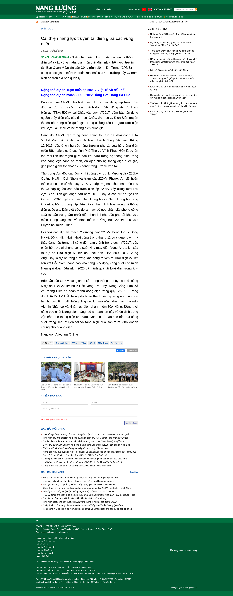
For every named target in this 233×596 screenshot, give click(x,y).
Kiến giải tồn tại (45, 17)
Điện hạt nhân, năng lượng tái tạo (119, 17)
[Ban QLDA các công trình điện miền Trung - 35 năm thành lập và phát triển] (56, 372)
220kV (83, 343)
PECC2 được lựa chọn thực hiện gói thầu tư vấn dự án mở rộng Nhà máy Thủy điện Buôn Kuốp (89, 495)
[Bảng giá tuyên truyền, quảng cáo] (183, 588)
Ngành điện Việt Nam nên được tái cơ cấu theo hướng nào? (173, 35)
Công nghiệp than (95, 17)
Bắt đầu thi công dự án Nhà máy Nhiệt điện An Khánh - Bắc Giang (74, 498)
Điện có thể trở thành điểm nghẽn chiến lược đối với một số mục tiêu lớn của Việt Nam (173, 96)
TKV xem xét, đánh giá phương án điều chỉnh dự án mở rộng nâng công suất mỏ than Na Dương (173, 104)
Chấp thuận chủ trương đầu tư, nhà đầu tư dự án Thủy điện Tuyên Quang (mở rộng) (83, 505)
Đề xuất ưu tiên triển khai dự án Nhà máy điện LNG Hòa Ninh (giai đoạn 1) (78, 481)
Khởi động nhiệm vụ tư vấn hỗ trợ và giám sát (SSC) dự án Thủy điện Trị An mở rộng (83, 462)
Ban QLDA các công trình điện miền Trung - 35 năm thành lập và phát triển (56, 387)
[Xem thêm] (134, 472)
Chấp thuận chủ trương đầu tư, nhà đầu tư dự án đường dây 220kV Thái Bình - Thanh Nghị (87, 488)
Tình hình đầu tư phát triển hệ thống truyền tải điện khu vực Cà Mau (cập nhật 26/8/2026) (85, 438)
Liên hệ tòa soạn (134, 9)
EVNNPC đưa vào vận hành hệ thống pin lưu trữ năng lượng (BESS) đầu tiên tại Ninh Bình (87, 445)
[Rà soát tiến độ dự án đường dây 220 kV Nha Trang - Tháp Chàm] (89, 372)
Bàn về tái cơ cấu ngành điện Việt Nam (169, 70)
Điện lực (75, 17)
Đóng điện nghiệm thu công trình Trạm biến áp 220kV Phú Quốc (74, 455)
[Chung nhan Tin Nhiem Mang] (183, 550)
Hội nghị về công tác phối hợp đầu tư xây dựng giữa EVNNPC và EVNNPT (79, 484)
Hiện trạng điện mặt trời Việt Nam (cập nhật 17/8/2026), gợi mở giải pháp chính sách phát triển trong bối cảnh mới (172, 78)
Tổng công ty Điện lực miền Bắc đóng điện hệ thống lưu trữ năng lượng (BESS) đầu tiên (172, 52)
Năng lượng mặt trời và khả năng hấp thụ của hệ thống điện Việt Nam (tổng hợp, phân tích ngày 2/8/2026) (173, 62)
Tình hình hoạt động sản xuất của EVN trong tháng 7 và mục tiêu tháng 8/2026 (80, 502)
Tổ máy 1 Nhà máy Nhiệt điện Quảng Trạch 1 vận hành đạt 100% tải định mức (80, 491)
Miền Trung (103, 343)
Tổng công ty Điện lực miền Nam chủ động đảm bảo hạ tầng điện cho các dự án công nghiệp (87, 509)
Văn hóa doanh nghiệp (174, 17)
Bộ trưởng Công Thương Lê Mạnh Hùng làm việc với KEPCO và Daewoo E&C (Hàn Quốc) (86, 434)
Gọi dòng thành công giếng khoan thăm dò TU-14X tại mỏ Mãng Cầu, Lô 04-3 (172, 44)
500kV (74, 343)
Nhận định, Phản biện (62, 17)
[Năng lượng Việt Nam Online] (56, 9)
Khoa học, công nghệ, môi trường (149, 17)
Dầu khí (84, 17)
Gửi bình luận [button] (131, 423)
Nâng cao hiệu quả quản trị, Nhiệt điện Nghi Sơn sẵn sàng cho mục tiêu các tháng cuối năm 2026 (89, 452)
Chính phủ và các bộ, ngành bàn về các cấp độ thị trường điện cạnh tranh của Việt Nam (85, 459)
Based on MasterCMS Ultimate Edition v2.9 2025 (55, 588)
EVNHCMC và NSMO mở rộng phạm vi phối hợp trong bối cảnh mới (75, 448)
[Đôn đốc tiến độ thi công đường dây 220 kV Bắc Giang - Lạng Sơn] (123, 372)
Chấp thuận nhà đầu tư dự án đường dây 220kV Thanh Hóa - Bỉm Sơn (77, 466)
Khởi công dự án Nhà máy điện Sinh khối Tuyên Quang (173, 88)
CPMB (92, 343)
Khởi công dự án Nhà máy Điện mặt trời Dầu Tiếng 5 (171, 113)
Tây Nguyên (116, 343)
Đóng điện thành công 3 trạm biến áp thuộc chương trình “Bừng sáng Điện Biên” (81, 478)
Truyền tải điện (62, 343)
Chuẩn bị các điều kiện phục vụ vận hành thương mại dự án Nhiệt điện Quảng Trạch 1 (84, 441)
